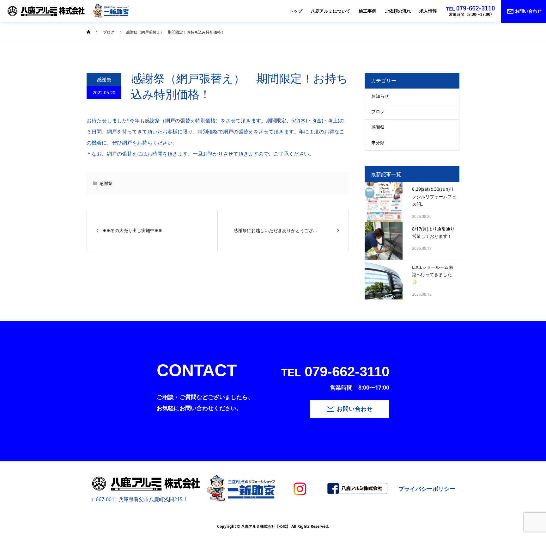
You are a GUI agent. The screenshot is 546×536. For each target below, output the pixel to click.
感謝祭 (104, 79)
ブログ (378, 111)
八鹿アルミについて (330, 11)
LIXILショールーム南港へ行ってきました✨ (432, 274)
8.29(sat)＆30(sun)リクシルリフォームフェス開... (434, 196)
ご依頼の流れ (398, 11)
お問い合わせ (355, 409)
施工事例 (367, 11)
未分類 (378, 142)
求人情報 (428, 11)
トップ (295, 11)
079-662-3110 (335, 371)
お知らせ (380, 96)
